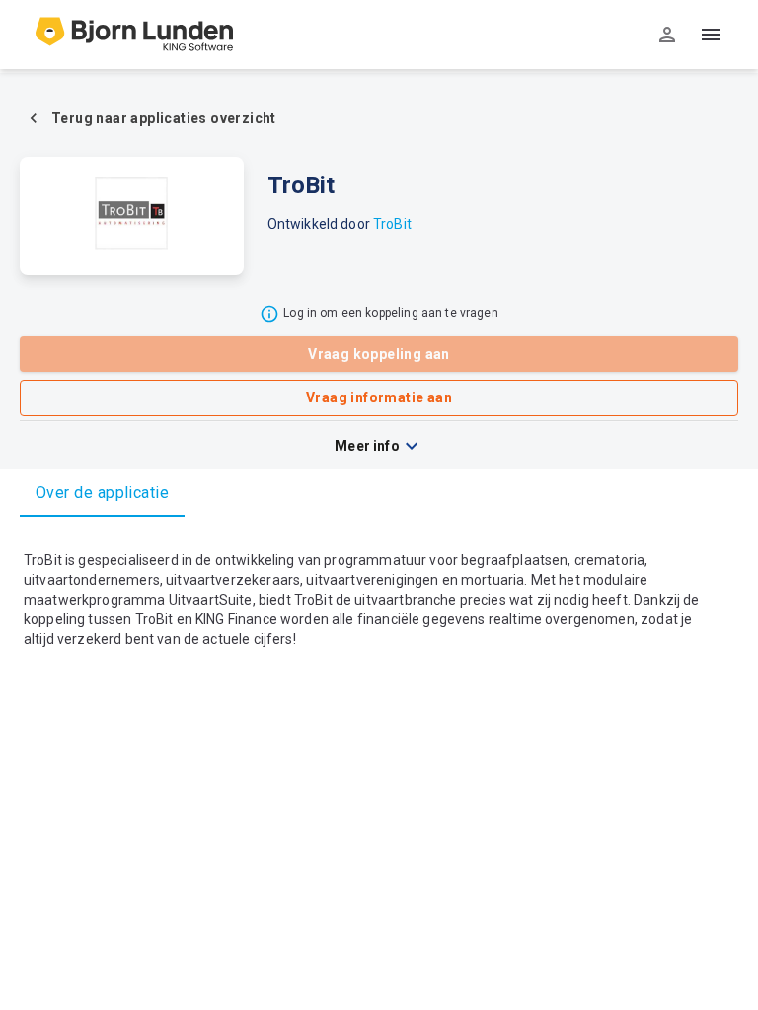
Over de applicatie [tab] (102, 492)
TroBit (392, 224)
